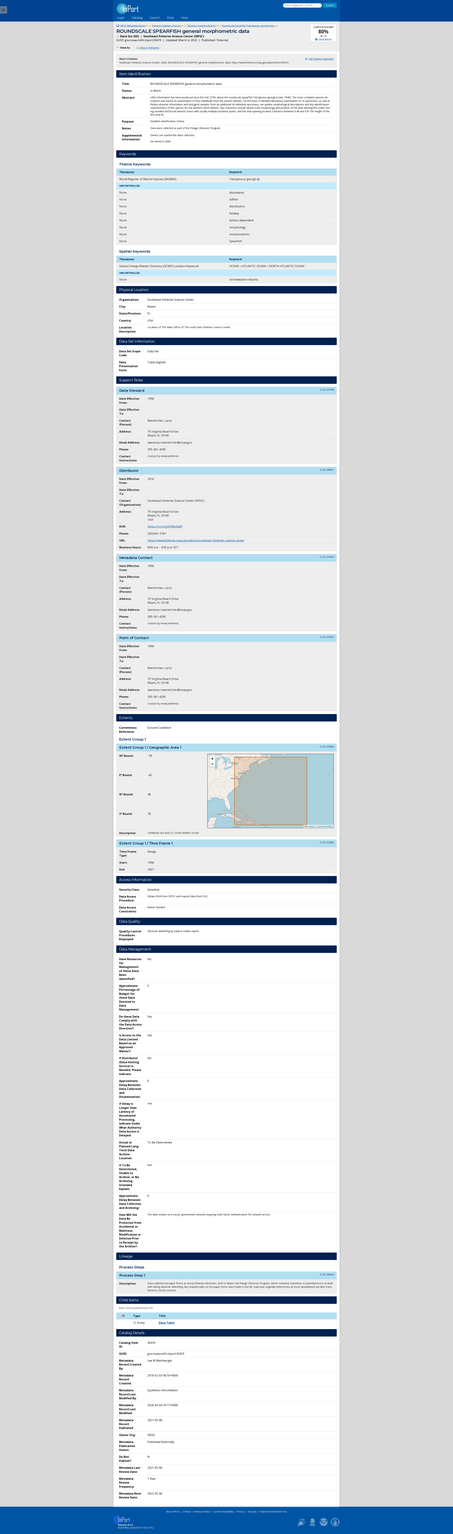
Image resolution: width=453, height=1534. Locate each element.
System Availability (223, 1511)
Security (252, 1511)
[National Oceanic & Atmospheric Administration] (323, 1526)
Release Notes (202, 1511)
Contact (187, 1511)
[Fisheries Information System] (301, 1526)
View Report (325, 39)
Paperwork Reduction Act (273, 1511)
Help (184, 17)
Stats (170, 17)
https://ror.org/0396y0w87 (165, 526)
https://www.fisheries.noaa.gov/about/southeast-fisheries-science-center (196, 540)
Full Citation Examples (321, 58)
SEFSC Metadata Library (133, 25)
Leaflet (310, 826)
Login (121, 17)
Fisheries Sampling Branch (201, 25)
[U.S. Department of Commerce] (335, 1526)
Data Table (166, 1323)
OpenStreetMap (325, 826)
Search (155, 17)
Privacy (241, 1511)
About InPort (172, 1511)
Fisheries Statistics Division (166, 25)
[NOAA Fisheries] (312, 1526)
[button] (212, 758)
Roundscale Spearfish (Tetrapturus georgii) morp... (249, 25)
